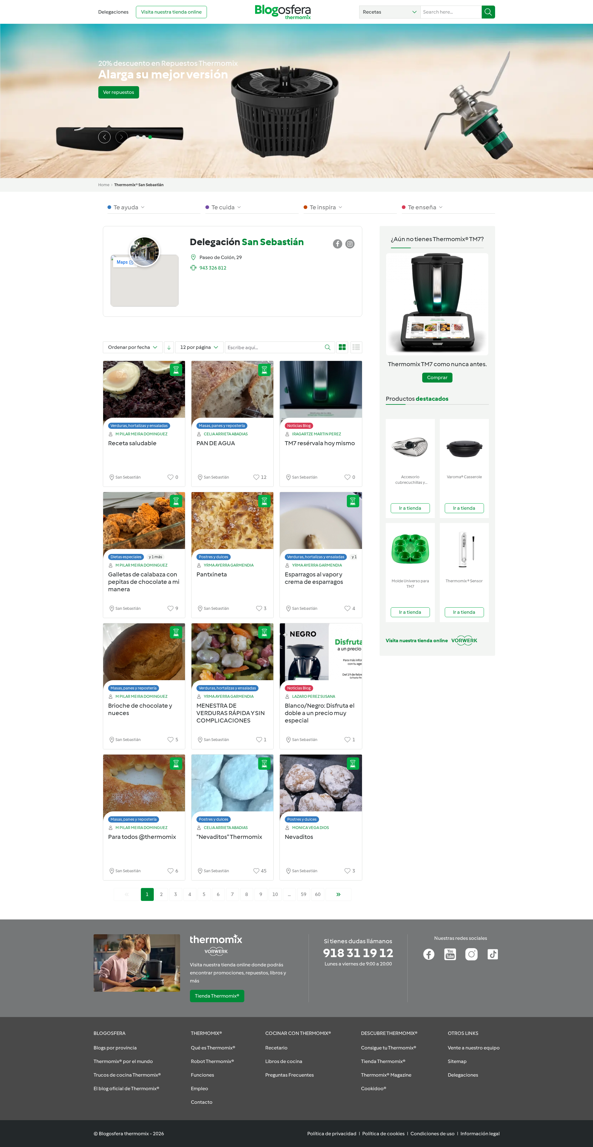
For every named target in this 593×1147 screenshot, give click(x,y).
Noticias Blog (299, 425)
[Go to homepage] (283, 12)
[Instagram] (471, 954)
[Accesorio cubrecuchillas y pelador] (410, 445)
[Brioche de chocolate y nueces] (144, 659)
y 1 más (155, 557)
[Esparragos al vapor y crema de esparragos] (321, 527)
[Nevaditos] (321, 790)
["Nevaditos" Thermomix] (232, 790)
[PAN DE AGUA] (232, 396)
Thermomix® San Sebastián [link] (139, 184)
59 (303, 894)
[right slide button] (122, 137)
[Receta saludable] (144, 396)
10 (275, 894)
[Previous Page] (127, 894)
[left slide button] (104, 137)
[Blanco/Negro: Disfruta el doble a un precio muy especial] (321, 659)
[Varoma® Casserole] (464, 445)
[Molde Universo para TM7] (410, 549)
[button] (390, 12)
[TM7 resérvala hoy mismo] (321, 396)
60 (318, 894)
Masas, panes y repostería (222, 425)
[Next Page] (338, 894)
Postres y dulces (213, 557)
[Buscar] (488, 12)
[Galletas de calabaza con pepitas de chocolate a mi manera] (144, 527)
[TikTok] (493, 954)
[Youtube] (450, 954)
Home (103, 184)
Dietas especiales (126, 557)
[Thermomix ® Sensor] (464, 549)
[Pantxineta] (232, 527)
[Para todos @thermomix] (144, 790)
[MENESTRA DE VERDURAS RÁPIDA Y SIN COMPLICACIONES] (232, 659)
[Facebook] (429, 954)
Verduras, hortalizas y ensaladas (139, 425)
